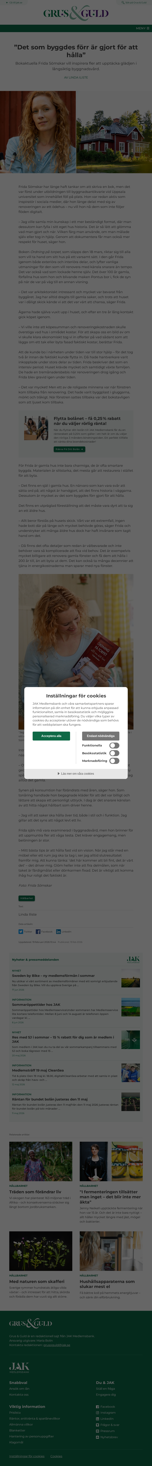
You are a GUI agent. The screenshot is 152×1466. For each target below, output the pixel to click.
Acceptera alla (51, 736)
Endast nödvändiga (101, 736)
